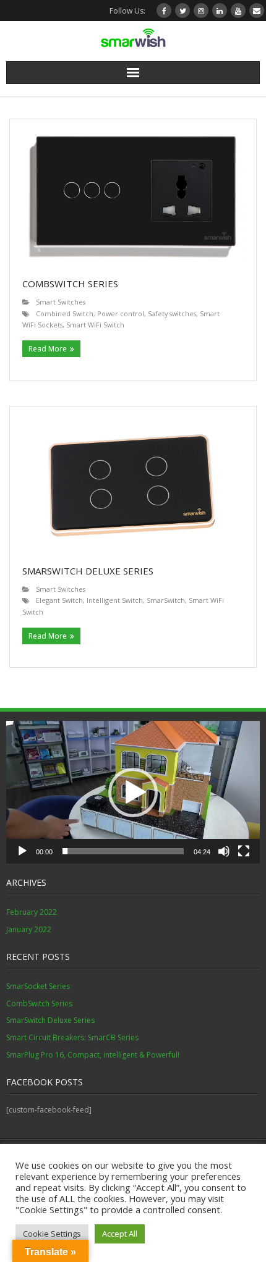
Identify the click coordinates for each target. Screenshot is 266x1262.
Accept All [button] (119, 1233)
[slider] (123, 851)
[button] (133, 792)
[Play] (22, 851)
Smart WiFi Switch (95, 324)
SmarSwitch (166, 600)
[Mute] (224, 851)
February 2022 (31, 912)
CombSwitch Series (70, 283)
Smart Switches (60, 301)
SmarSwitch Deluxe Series (87, 571)
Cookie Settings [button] (52, 1233)
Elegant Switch (59, 600)
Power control (120, 313)
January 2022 (28, 929)
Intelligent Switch (115, 600)
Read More (47, 348)
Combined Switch (64, 313)
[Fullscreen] (244, 851)
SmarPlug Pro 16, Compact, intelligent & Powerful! (92, 1055)
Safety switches (172, 313)
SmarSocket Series (38, 986)
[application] (133, 792)
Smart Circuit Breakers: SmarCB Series (72, 1037)
